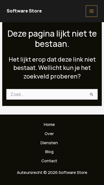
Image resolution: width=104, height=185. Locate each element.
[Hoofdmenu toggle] (91, 11)
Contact (49, 160)
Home (49, 124)
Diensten (49, 142)
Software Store (24, 11)
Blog (49, 151)
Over (49, 133)
